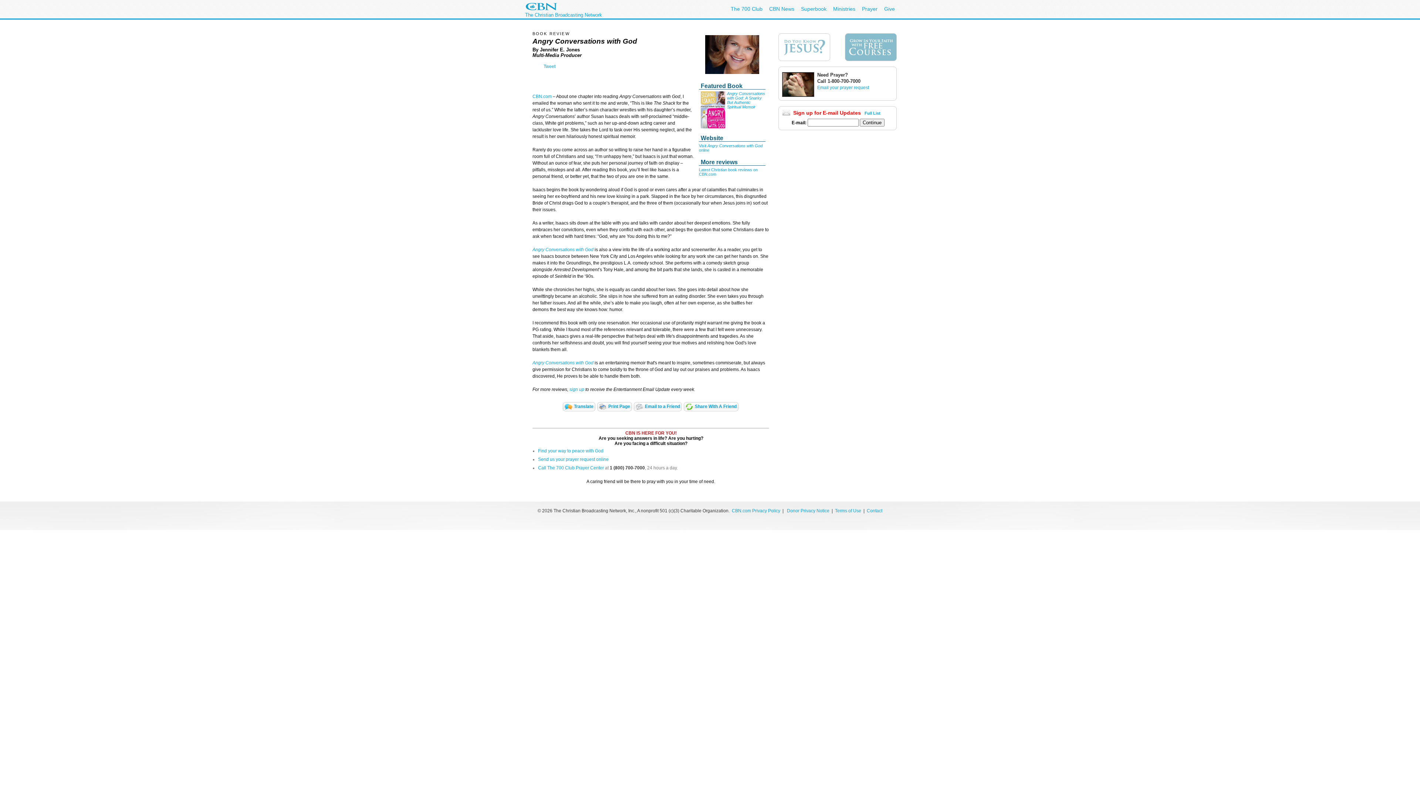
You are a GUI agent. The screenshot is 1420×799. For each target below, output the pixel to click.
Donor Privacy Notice (808, 510)
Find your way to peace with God (571, 451)
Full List (872, 113)
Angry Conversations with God (563, 249)
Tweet (549, 66)
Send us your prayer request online (573, 459)
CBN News (781, 9)
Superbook (813, 9)
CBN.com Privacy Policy (756, 510)
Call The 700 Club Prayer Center (571, 468)
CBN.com (542, 96)
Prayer (870, 9)
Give (889, 9)
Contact (874, 510)
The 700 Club (747, 9)
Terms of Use (848, 510)
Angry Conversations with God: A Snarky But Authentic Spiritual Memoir (746, 100)
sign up (576, 389)
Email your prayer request (843, 87)
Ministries (844, 9)
